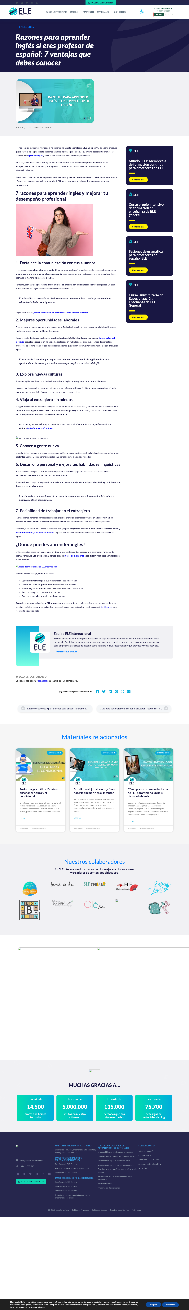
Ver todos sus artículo (66, 651)
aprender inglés (35, 155)
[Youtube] (49, 1174)
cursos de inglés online (75, 555)
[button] (97, 691)
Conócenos (120, 12)
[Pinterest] (32, 3)
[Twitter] (27, 3)
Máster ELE (88, 12)
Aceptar (153, 1304)
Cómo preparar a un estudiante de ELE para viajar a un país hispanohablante (148, 792)
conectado (43, 680)
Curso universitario (56, 12)
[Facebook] (17, 3)
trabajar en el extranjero (39, 428)
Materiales (103, 12)
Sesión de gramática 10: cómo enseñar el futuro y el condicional (39, 792)
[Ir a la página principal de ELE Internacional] (20, 11)
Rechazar (170, 1304)
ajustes (41, 1307)
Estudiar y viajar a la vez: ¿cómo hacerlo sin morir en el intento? (94, 790)
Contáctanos (106, 607)
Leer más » (24, 818)
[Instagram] (37, 3)
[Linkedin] (22, 3)
